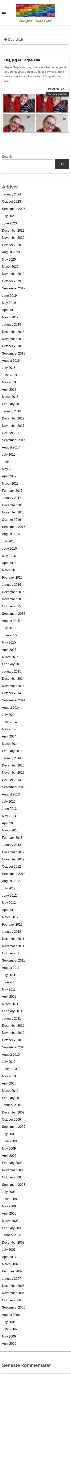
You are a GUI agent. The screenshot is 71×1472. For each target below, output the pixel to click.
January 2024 (11, 194)
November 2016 (13, 512)
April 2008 (9, 1213)
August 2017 (11, 447)
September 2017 (13, 440)
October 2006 (11, 1300)
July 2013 (9, 801)
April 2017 (9, 476)
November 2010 (13, 1032)
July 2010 (9, 1061)
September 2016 (13, 527)
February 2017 (12, 490)
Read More (55, 88)
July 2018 (9, 367)
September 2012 (13, 874)
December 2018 (13, 331)
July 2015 (9, 628)
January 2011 (11, 1018)
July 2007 (9, 1249)
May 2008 (9, 1206)
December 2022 (13, 230)
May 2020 (9, 259)
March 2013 (10, 830)
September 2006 (13, 1307)
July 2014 (9, 714)
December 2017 (13, 418)
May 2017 (9, 469)
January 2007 (11, 1278)
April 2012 (9, 910)
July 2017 (9, 454)
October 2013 (11, 780)
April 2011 (9, 996)
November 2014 (13, 686)
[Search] (62, 164)
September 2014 (13, 700)
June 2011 (9, 982)
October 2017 (11, 433)
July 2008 (9, 1192)
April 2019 (9, 310)
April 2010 (9, 1083)
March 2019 (10, 317)
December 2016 (13, 505)
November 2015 (13, 599)
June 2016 (9, 548)
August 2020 (11, 252)
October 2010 (11, 1040)
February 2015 (12, 664)
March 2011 (10, 1004)
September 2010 (13, 1047)
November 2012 (13, 859)
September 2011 (13, 960)
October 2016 (11, 519)
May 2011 (9, 989)
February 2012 (12, 924)
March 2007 (10, 1264)
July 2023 (9, 216)
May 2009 (9, 1148)
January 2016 (11, 584)
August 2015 (11, 620)
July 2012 (9, 888)
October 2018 (11, 346)
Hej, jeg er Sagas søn (22, 60)
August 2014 (11, 707)
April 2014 (9, 736)
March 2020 (10, 266)
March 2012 (10, 917)
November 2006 (13, 1293)
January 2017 (11, 498)
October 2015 (11, 606)
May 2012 (9, 902)
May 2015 (9, 642)
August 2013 (11, 794)
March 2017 (10, 483)
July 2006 (9, 1322)
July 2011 (8, 975)
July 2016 (9, 541)
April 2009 (9, 1155)
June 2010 (9, 1069)
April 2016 (9, 563)
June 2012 (9, 895)
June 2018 (9, 375)
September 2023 (13, 209)
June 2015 (9, 635)
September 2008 (13, 1184)
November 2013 (13, 772)
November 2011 (13, 946)
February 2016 (12, 577)
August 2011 (11, 967)
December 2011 (13, 938)
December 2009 (13, 1112)
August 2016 (11, 534)
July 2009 (9, 1134)
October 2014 (11, 693)
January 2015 (11, 671)
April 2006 (9, 1343)
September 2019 (13, 288)
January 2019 (11, 324)
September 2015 (13, 613)
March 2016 (10, 570)
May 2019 (9, 302)
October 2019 (11, 281)
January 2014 (11, 758)
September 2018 (13, 353)
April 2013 (9, 823)
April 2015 (9, 649)
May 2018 (9, 382)
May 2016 (9, 556)
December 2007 (13, 1242)
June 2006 (9, 1329)
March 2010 (10, 1090)
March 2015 (10, 657)
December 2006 (13, 1285)
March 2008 (10, 1221)
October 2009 (11, 1119)
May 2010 (9, 1076)
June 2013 (9, 808)
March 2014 (10, 743)
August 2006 (11, 1314)
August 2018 (11, 360)
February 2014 (12, 751)
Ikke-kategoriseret (57, 94)
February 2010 (12, 1098)
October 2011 (11, 953)
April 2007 (9, 1257)
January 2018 (11, 411)
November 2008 (13, 1170)
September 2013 (13, 787)
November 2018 (13, 339)
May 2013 (9, 816)
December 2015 (13, 592)
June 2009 (9, 1141)
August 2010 (11, 1054)
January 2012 (11, 931)
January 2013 (11, 845)
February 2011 (12, 1011)
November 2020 (13, 237)
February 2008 (12, 1228)
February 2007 (12, 1271)
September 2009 (13, 1126)
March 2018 (10, 396)
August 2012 (11, 881)
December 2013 (13, 765)
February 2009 (12, 1163)
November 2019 (13, 273)
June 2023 (9, 223)
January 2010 (11, 1105)
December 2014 (13, 678)
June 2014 (9, 722)
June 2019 (9, 295)
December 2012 (13, 852)
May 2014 (9, 729)
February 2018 (12, 404)
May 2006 (9, 1336)
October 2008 (11, 1177)
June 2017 (9, 462)
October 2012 (11, 866)
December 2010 (13, 1025)
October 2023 (11, 201)
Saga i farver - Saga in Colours (35, 21)
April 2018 (9, 389)
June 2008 (9, 1199)
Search (7, 156)
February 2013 (12, 837)
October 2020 (11, 245)
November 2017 (13, 425)
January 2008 (11, 1235)
